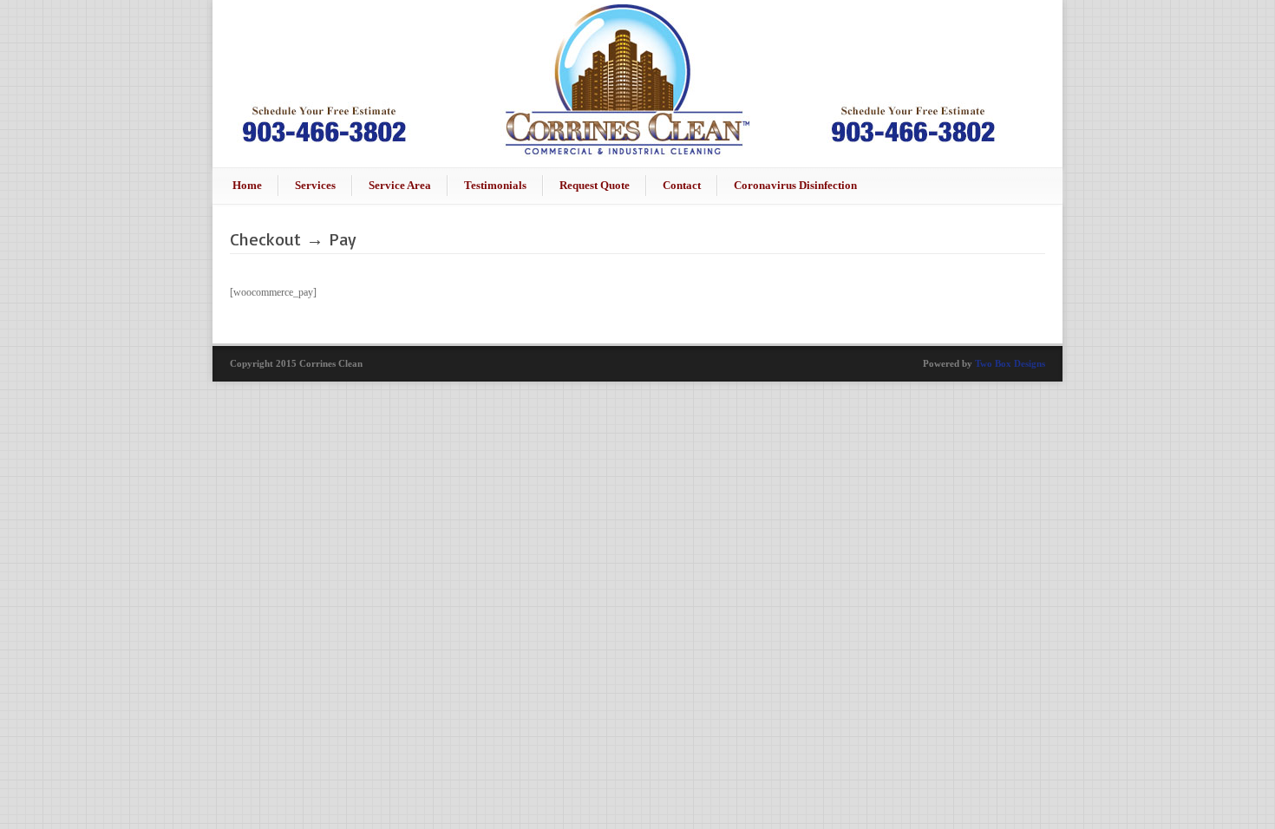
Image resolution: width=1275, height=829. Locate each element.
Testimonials (495, 185)
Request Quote (594, 185)
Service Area (400, 185)
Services (315, 185)
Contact (682, 185)
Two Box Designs (1010, 363)
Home (247, 185)
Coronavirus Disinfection (795, 185)
